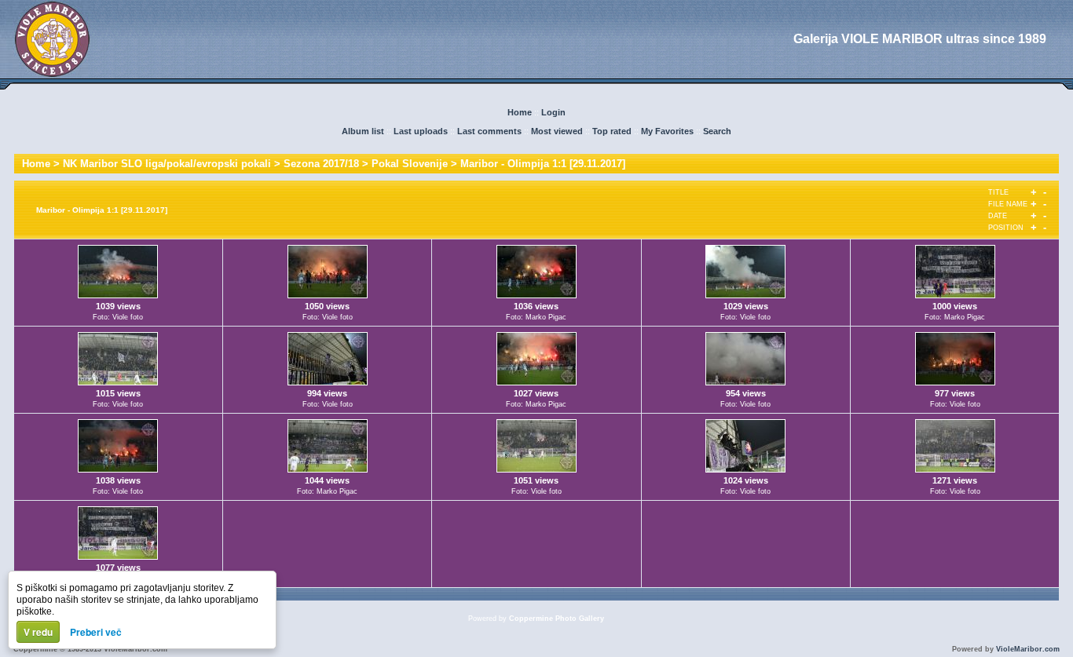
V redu (38, 632)
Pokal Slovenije (410, 164)
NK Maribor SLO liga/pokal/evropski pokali (167, 164)
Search (717, 131)
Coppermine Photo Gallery (556, 618)
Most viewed (557, 131)
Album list (363, 131)
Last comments (489, 131)
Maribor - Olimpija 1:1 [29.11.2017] (542, 164)
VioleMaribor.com (1028, 649)
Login (553, 112)
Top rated (612, 131)
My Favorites (667, 131)
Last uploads (421, 131)
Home (519, 112)
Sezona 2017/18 (321, 164)
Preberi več (96, 632)
